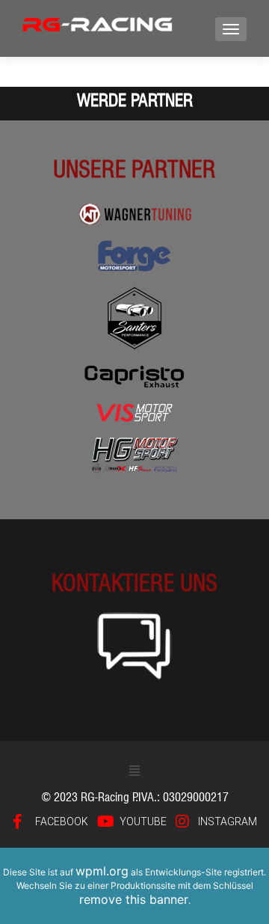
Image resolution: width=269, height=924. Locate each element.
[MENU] (231, 29)
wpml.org (102, 870)
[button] (134, 769)
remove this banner (133, 899)
